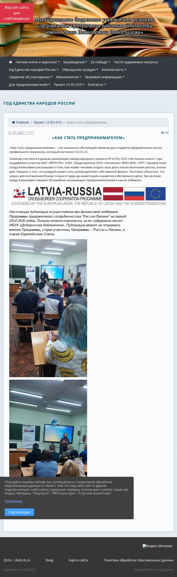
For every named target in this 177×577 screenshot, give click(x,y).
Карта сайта (78, 560)
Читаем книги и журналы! (36, 62)
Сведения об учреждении (29, 77)
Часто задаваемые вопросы (136, 62)
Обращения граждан (79, 69)
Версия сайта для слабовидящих (16, 13)
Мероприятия (67, 77)
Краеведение (74, 62)
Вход (49, 560)
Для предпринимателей (28, 84)
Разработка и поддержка (154, 569)
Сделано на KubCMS (19, 569)
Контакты (95, 84)
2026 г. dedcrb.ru (16, 560)
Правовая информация (103, 77)
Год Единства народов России (32, 69)
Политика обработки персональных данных (139, 560)
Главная (22, 122)
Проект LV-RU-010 (68, 84)
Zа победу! (99, 62)
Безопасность (113, 69)
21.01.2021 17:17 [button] (21, 132)
